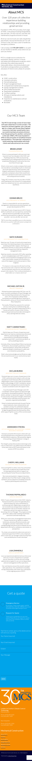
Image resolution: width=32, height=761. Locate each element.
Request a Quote (5, 744)
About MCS (4, 734)
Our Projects (4, 739)
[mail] (16, 188)
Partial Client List (5, 742)
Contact (3, 737)
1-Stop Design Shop (12, 756)
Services (3, 747)
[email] (16, 227)
